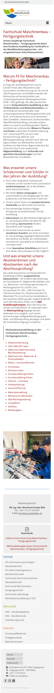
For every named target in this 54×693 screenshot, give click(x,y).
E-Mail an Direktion (18, 675)
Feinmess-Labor (16, 370)
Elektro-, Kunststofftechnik (21, 362)
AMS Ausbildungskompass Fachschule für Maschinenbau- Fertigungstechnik (27, 547)
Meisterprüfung (15, 310)
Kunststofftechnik (17, 388)
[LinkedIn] (13, 681)
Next (48, 456)
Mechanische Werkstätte (20, 395)
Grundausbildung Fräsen (20, 377)
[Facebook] (5, 681)
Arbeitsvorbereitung (18, 342)
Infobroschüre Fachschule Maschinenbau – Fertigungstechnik (27, 540)
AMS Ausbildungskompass (22, 303)
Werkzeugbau (14, 410)
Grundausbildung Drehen (20, 373)
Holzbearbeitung (16, 384)
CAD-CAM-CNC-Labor (18, 346)
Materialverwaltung (17, 392)
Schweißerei (14, 403)
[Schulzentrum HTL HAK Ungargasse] (27, 13)
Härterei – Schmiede (18, 381)
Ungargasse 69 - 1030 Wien (22, 670)
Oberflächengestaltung (19, 399)
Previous (5, 456)
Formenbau (14, 366)
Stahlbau (12, 406)
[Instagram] (9, 681)
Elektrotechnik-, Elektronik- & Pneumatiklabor (22, 358)
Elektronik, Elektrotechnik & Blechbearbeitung (21, 351)
